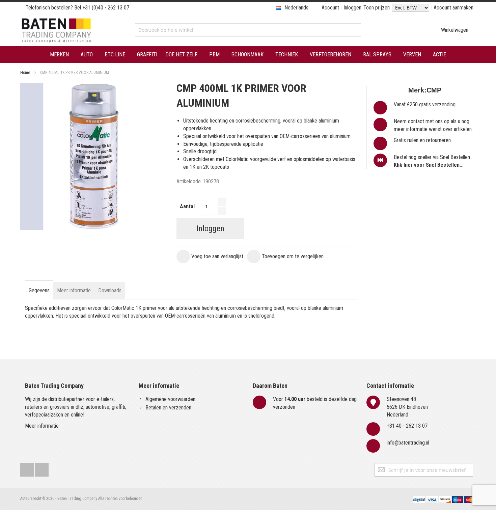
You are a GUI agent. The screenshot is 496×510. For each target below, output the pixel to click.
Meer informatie (42, 426)
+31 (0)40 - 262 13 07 (105, 7)
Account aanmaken (453, 7)
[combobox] (248, 30)
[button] (209, 256)
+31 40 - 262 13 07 (407, 426)
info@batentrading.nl (408, 442)
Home (25, 72)
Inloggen (352, 7)
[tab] (39, 290)
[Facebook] (27, 468)
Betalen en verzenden (168, 407)
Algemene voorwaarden (170, 399)
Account (330, 7)
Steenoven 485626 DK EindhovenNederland (407, 407)
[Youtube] (42, 468)
